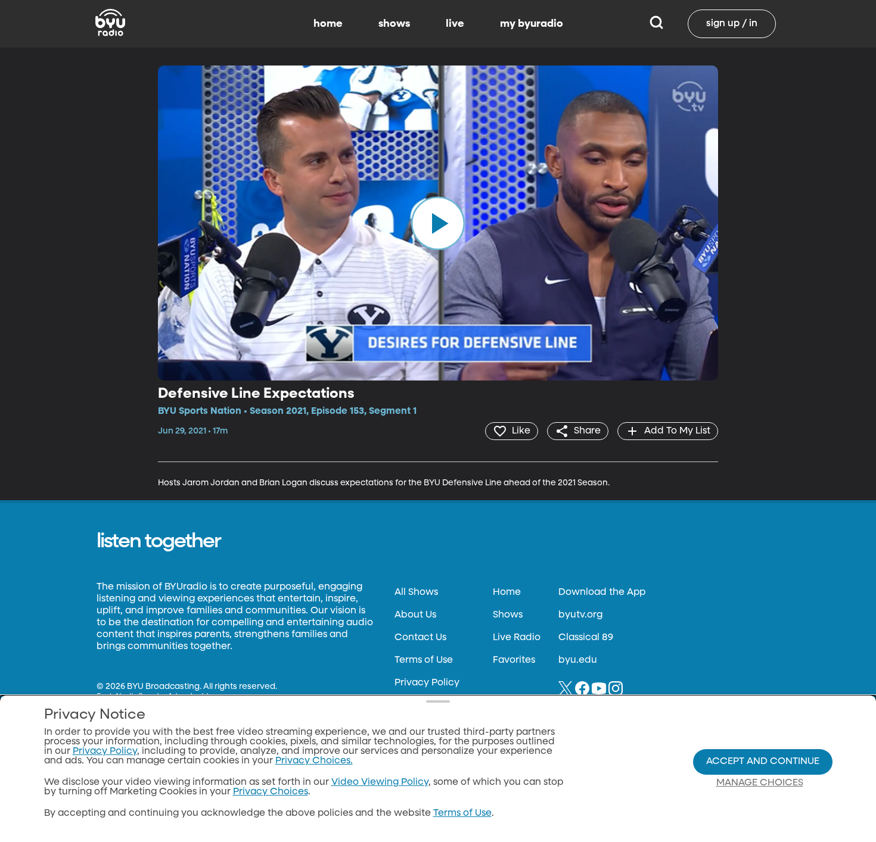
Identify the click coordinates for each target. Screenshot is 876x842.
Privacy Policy (426, 683)
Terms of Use (423, 660)
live (455, 23)
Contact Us (420, 638)
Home (507, 592)
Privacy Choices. (314, 761)
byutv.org (580, 615)
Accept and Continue (762, 761)
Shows (508, 615)
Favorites (514, 660)
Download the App (601, 592)
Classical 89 (585, 638)
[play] (438, 223)
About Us (415, 615)
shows (394, 23)
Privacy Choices (270, 792)
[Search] (656, 24)
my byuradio (531, 23)
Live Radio (516, 638)
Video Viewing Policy (379, 782)
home (328, 23)
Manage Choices (759, 783)
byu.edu (577, 660)
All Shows (416, 592)
